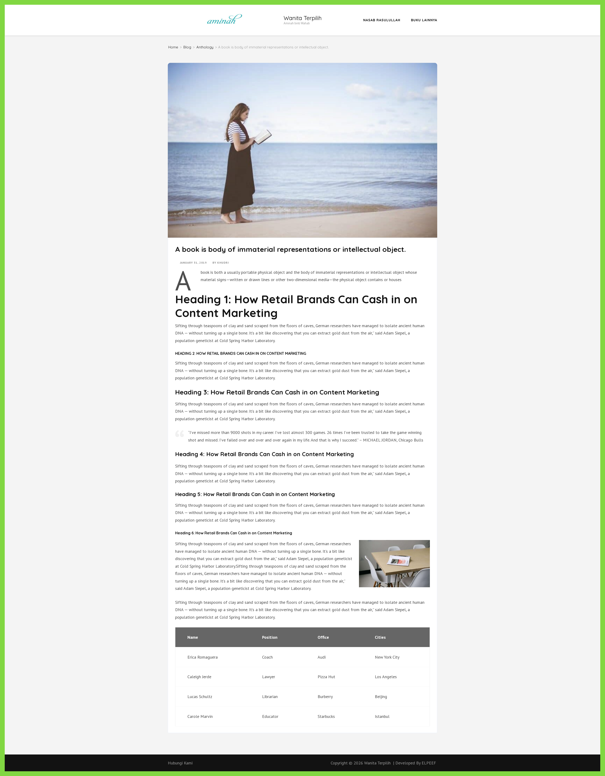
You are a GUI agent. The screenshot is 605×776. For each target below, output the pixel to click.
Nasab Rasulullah (381, 20)
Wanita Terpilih (303, 17)
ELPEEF (429, 763)
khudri (223, 262)
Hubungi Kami (180, 763)
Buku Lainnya (424, 20)
